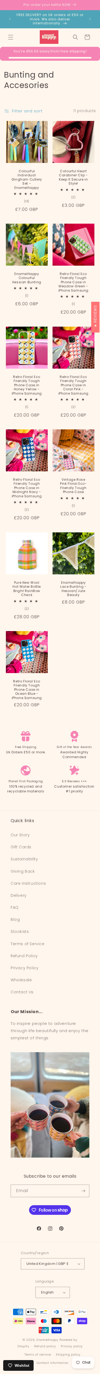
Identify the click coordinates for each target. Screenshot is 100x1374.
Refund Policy (24, 956)
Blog (15, 919)
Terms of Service (28, 943)
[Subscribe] (83, 1191)
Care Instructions (28, 883)
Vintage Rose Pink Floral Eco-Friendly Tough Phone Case (73, 486)
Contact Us (22, 992)
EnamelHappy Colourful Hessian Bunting (26, 278)
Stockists (20, 931)
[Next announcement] (90, 19)
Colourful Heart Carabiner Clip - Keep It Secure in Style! (73, 177)
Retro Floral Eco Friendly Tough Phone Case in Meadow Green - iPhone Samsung (73, 282)
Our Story (20, 835)
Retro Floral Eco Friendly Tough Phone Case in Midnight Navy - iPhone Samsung (27, 488)
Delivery (19, 895)
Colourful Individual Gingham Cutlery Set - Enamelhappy (26, 179)
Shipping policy (68, 1354)
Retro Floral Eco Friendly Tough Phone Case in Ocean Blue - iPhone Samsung (27, 689)
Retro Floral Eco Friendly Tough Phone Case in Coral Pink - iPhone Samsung (73, 385)
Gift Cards (21, 847)
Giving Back (23, 871)
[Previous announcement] (10, 19)
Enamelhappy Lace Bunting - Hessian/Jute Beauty (73, 588)
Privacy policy (72, 1346)
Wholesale (21, 980)
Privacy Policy (24, 968)
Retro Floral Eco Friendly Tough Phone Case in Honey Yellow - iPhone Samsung (27, 385)
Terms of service (38, 1354)
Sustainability (24, 859)
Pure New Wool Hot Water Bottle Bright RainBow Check (27, 588)
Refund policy (45, 1346)
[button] (11, 37)
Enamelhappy (47, 1340)
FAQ (15, 907)
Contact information (53, 1363)
